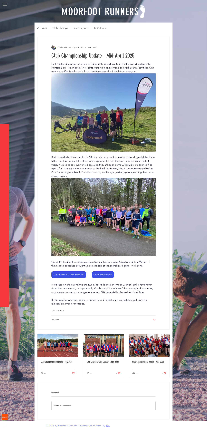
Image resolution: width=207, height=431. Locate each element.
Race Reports (81, 28)
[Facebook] (4, 425)
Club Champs (60, 28)
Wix (108, 425)
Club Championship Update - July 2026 (56, 361)
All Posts (42, 28)
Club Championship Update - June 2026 (103, 361)
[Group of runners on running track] (57, 345)
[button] (5, 4)
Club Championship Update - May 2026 (148, 361)
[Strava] (4, 417)
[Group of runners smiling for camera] (149, 345)
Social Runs (100, 28)
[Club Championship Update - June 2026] (103, 345)
